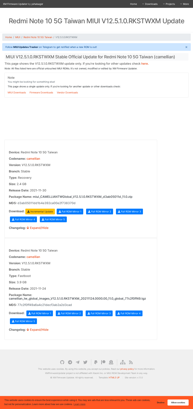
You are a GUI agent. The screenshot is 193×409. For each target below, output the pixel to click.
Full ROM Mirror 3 (130, 211)
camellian (33, 158)
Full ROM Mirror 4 (24, 219)
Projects (170, 3)
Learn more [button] (79, 404)
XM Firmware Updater (15, 3)
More (186, 3)
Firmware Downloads (41, 92)
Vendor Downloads (67, 92)
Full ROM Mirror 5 (54, 219)
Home (133, 3)
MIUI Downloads (17, 92)
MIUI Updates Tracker (25, 46)
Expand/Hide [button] (39, 228)
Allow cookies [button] (178, 402)
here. (145, 63)
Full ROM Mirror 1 (71, 211)
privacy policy (127, 369)
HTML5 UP (114, 377)
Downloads (151, 3)
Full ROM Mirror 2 (100, 211)
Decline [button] (160, 402)
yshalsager (37, 3)
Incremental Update (41, 211)
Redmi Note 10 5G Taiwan (38, 37)
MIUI (17, 37)
